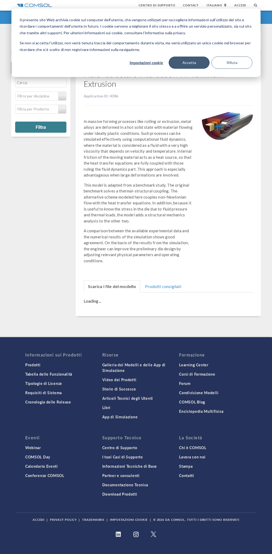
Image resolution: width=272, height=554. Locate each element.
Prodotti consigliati (163, 286)
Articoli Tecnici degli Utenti (127, 398)
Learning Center (194, 364)
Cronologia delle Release (48, 402)
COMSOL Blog (192, 402)
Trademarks (93, 520)
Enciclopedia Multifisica (201, 411)
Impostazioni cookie (146, 62)
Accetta (189, 62)
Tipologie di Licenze (43, 383)
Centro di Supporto (157, 5)
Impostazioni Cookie (129, 520)
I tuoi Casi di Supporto (122, 456)
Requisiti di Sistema (43, 392)
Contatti (186, 475)
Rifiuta (232, 62)
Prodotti (33, 364)
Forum (185, 383)
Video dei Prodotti (119, 379)
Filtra (41, 127)
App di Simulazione (120, 416)
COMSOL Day (37, 456)
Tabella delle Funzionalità (48, 374)
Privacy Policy (63, 520)
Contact (191, 5)
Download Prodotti (119, 494)
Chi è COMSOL (192, 447)
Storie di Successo (119, 389)
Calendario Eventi (41, 466)
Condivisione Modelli (198, 392)
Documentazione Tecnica (125, 484)
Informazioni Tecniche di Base (129, 466)
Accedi (240, 5)
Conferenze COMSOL (44, 475)
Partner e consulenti (121, 475)
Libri (106, 407)
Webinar (33, 447)
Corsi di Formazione (197, 374)
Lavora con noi (192, 456)
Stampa (186, 466)
